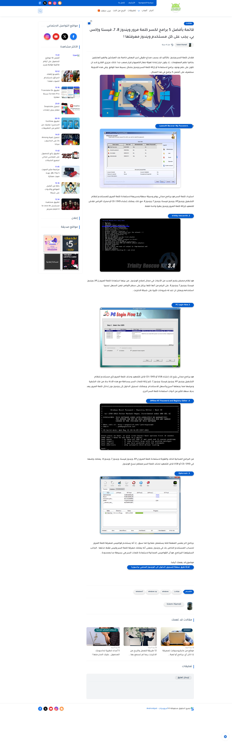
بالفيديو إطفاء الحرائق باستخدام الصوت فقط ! (51, 77)
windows (165, 592)
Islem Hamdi (182, 45)
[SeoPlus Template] (192, 709)
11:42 (57, 151)
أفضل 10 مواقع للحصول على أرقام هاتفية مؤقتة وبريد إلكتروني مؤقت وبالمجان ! (51, 62)
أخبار (151, 11)
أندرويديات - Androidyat (157, 709)
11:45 (57, 167)
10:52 (57, 72)
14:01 (57, 135)
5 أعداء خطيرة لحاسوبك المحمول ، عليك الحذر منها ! (106, 653)
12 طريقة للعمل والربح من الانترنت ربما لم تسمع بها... (143, 653)
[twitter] (45, 3)
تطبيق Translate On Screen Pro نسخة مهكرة (50, 94)
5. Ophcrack (184, 474)
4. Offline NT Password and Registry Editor (170, 401)
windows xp (152, 592)
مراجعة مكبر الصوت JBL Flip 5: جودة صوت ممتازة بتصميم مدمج (50, 174)
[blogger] (60, 3)
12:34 (57, 200)
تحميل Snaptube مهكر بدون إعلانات (51, 108)
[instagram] (55, 3)
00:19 (57, 119)
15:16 (57, 88)
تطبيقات (132, 11)
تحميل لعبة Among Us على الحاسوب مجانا (50, 141)
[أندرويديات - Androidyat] (175, 8)
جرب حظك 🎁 (104, 11)
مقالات (189, 23)
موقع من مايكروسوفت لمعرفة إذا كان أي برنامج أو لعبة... (178, 653)
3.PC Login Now (183, 305)
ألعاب (144, 11)
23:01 (57, 104)
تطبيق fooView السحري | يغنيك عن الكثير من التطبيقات (50, 125)
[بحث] (40, 11)
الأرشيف (131, 3)
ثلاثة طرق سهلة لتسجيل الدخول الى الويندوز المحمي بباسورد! (160, 567)
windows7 (139, 592)
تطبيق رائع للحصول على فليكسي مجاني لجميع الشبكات (50, 157)
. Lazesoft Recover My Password (174, 126)
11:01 (57, 55)
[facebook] (40, 3)
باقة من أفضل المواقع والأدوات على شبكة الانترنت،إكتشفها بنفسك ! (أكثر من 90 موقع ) (51, 190)
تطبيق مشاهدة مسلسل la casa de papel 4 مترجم (50, 205)
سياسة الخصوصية (146, 3)
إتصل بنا (121, 3)
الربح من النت (119, 11)
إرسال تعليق (183, 678)
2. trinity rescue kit (181, 216)
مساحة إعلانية (52, 262)
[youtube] (50, 3)
